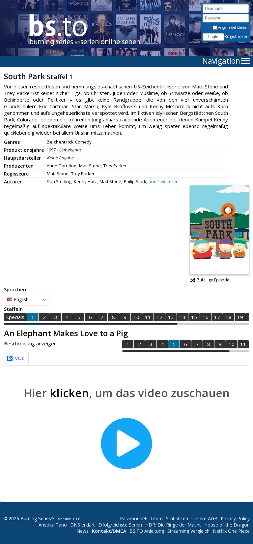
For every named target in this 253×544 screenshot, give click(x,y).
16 (206, 317)
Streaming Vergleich (188, 531)
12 (159, 317)
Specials (15, 317)
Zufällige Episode (213, 280)
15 (194, 317)
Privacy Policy (235, 518)
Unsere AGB (204, 518)
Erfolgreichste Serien (120, 525)
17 (217, 317)
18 (229, 317)
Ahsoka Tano (53, 525)
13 (171, 317)
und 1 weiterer (163, 181)
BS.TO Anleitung (146, 531)
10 (136, 317)
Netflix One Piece (231, 531)
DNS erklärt (82, 525)
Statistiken (177, 518)
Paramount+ (133, 518)
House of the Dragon (227, 525)
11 (148, 317)
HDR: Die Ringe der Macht (173, 525)
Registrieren (236, 36)
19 (240, 317)
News (82, 531)
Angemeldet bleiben (233, 27)
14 (182, 317)
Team (156, 518)
